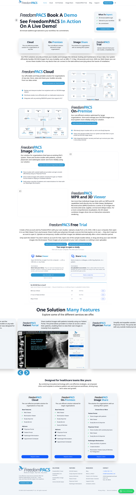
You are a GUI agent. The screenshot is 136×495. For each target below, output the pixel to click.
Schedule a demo (24, 483)
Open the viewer (47, 275)
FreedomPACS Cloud (57, 471)
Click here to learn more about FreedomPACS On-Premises (43, 123)
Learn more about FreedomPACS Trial (55, 244)
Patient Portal (72, 478)
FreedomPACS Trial (81, 3)
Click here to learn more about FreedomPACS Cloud (93, 85)
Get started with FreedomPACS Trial (79, 244)
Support (97, 3)
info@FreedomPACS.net (109, 473)
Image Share (69, 3)
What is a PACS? (90, 473)
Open (103, 290)
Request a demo (35, 456)
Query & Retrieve (73, 476)
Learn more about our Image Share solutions (51, 165)
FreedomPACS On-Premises (57, 474)
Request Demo (108, 3)
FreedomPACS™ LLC (31, 490)
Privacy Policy (101, 490)
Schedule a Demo (90, 483)
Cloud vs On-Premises (92, 476)
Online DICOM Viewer (58, 482)
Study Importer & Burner (75, 473)
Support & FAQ (90, 481)
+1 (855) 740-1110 (107, 471)
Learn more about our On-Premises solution (84, 123)
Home (45, 3)
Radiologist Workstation (75, 483)
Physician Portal (73, 481)
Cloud (51, 3)
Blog (90, 3)
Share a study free (88, 275)
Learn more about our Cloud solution (53, 83)
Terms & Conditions (112, 490)
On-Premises (59, 3)
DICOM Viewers (73, 471)
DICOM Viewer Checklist (92, 478)
